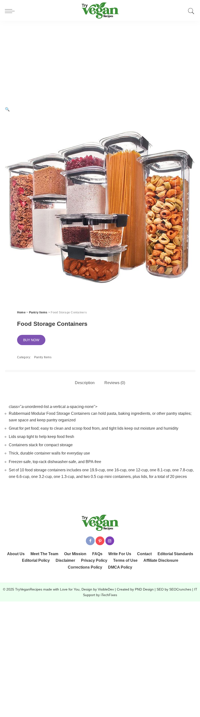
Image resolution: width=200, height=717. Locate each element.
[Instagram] (109, 540)
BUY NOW (31, 340)
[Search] (190, 11)
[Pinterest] (100, 540)
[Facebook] (90, 540)
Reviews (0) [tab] (114, 383)
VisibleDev (106, 589)
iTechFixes (109, 595)
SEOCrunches (180, 589)
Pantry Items (38, 312)
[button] (7, 109)
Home (21, 312)
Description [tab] (85, 383)
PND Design (144, 589)
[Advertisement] (100, 57)
